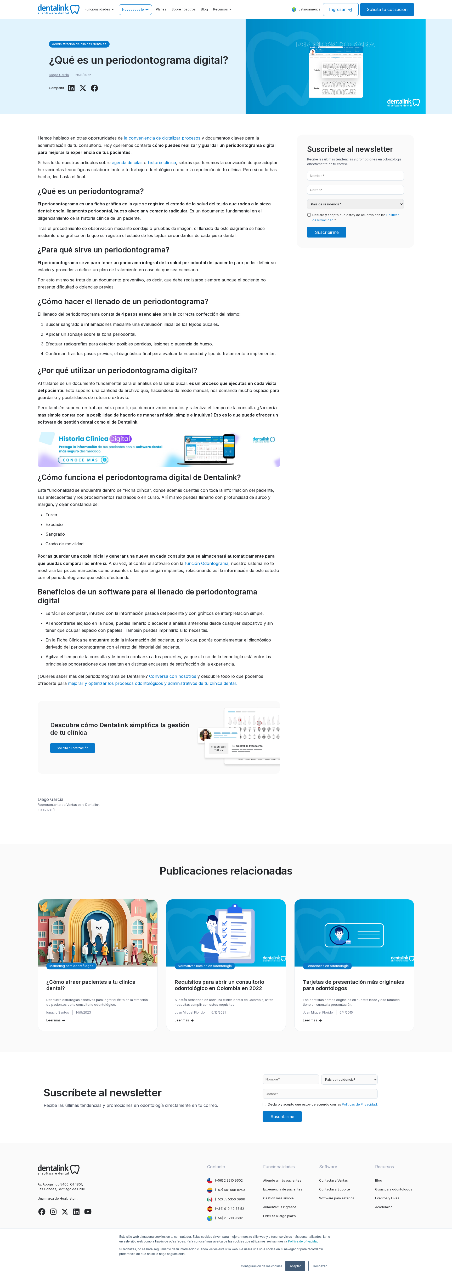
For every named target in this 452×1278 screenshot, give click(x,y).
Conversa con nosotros (172, 676)
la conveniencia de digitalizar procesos (162, 138)
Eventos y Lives (387, 1198)
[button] (99, 9)
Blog (204, 9)
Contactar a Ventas (333, 1180)
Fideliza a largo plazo (279, 1216)
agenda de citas (127, 162)
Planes (161, 9)
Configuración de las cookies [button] (261, 1266)
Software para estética (336, 1198)
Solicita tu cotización (387, 9)
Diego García (59, 75)
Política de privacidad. (303, 1241)
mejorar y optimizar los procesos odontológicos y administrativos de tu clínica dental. (152, 683)
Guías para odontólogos (393, 1189)
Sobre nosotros (184, 9)
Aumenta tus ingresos (280, 1207)
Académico (384, 1207)
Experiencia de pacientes (282, 1189)
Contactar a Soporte (334, 1189)
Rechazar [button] (320, 1266)
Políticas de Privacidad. (360, 1104)
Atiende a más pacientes (282, 1180)
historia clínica (162, 162)
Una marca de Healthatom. (58, 1198)
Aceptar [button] (295, 1266)
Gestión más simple (278, 1198)
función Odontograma (206, 563)
